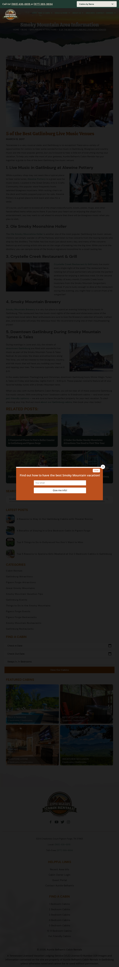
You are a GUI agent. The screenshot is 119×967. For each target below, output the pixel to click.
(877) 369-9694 (43, 4)
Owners (109, 13)
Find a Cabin (44, 13)
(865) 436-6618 (21, 4)
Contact (100, 13)
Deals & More (61, 13)
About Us (76, 13)
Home (34, 13)
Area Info (90, 13)
